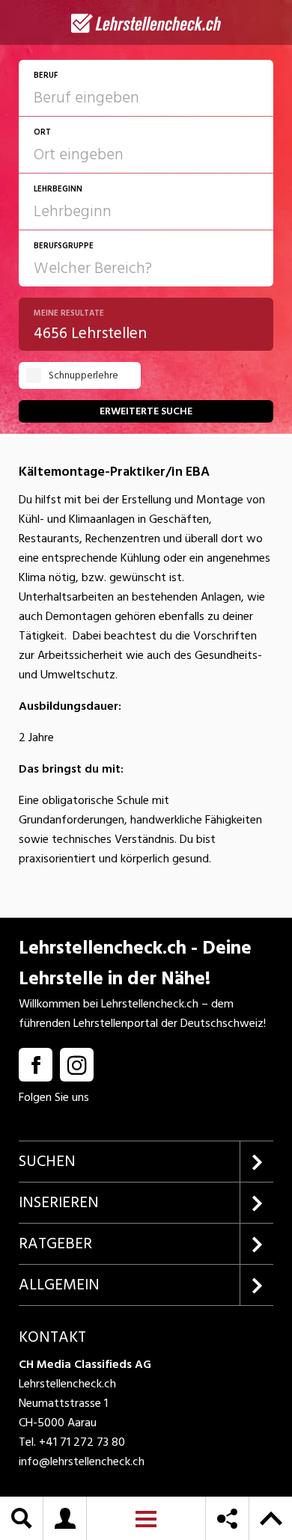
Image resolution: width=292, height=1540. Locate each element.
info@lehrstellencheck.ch (82, 1461)
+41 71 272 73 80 (82, 1442)
